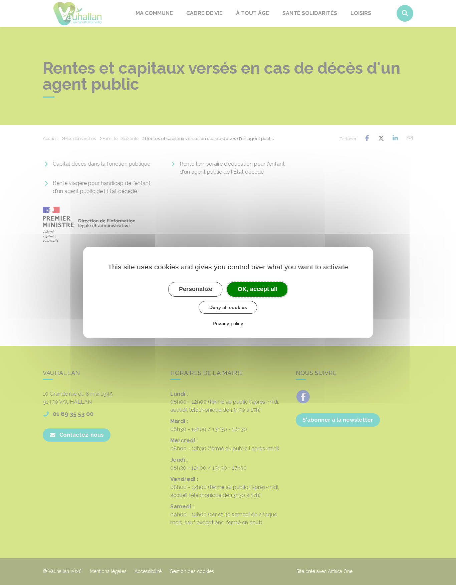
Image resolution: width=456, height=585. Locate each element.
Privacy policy (228, 323)
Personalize (195, 289)
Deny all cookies (228, 307)
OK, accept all (257, 289)
